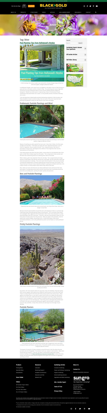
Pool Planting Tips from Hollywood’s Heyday (37, 42)
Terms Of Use (58, 387)
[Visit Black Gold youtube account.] (97, 6)
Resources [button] (78, 12)
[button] (95, 12)
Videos (44, 12)
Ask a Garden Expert (64, 12)
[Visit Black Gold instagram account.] (84, 6)
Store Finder (33, 12)
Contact (88, 12)
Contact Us (76, 369)
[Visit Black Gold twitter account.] (90, 6)
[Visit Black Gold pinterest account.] (93, 6)
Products (23, 12)
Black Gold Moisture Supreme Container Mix (43, 354)
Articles (52, 12)
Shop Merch (31, 6)
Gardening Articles (59, 365)
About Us (13, 12)
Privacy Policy (58, 391)
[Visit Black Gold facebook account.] (87, 6)
